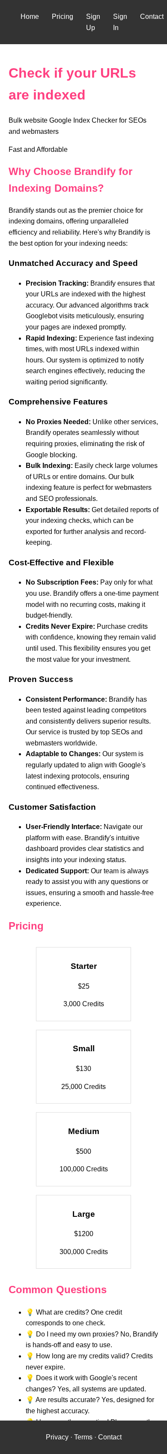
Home (30, 16)
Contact (152, 16)
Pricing (62, 16)
